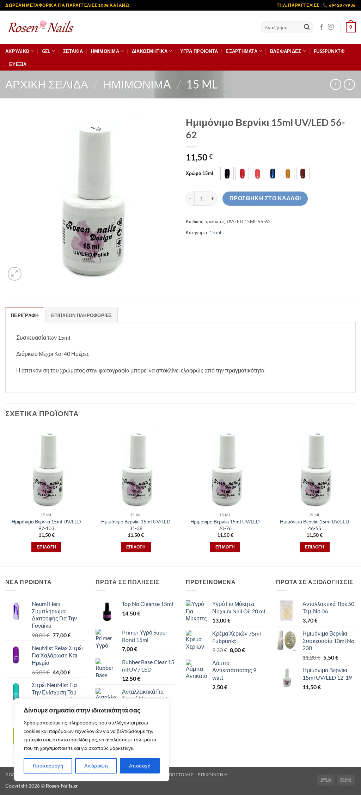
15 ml (202, 84)
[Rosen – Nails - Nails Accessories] (40, 27)
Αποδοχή (140, 766)
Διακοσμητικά (149, 51)
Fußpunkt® (329, 51)
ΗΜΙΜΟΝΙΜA (105, 51)
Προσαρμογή (48, 766)
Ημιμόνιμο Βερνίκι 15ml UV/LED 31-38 (136, 524)
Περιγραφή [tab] (24, 315)
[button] (351, 27)
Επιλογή (46, 547)
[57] (242, 173)
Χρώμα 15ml (199, 173)
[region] (91, 739)
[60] (272, 173)
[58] (257, 173)
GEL (46, 51)
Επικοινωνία (213, 774)
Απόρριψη (96, 766)
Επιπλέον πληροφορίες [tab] (81, 315)
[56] (227, 173)
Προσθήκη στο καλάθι (265, 198)
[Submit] (307, 28)
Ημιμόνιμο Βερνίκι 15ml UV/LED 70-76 (225, 524)
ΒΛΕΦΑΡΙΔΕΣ (285, 51)
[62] (302, 173)
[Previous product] (349, 84)
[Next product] (335, 84)
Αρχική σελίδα (46, 84)
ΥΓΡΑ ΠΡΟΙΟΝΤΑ (199, 51)
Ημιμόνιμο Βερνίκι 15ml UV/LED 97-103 (46, 524)
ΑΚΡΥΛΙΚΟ (17, 51)
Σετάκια (73, 51)
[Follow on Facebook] (321, 27)
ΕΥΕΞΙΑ (18, 64)
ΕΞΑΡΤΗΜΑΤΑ (241, 51)
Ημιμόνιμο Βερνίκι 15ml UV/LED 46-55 (314, 524)
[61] (287, 173)
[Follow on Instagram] (331, 27)
